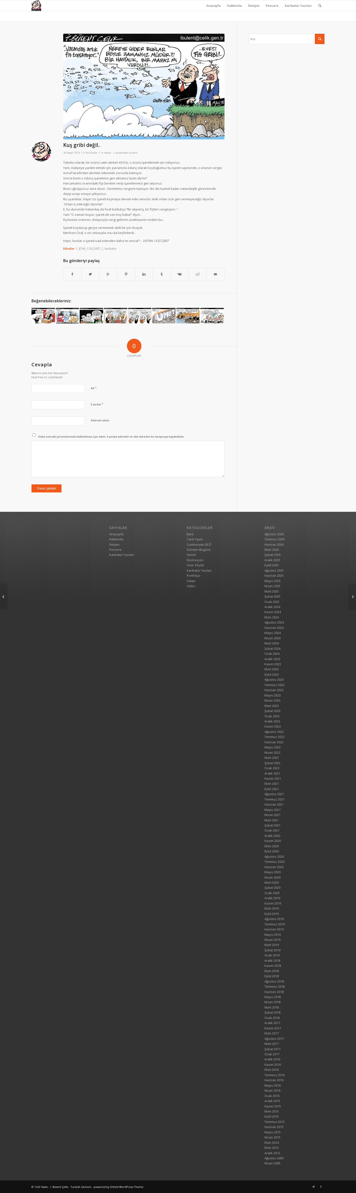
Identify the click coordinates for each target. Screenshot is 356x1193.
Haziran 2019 (274, 929)
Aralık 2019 (272, 898)
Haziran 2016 (274, 1080)
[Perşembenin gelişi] (140, 315)
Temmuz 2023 (274, 685)
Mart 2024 (271, 643)
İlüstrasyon (195, 560)
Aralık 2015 (272, 1101)
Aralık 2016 (272, 1059)
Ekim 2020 (271, 846)
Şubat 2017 (272, 1049)
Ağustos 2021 (274, 794)
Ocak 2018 (271, 1018)
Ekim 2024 (271, 617)
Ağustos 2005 (274, 1158)
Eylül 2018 (271, 976)
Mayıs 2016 (272, 1085)
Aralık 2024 (272, 607)
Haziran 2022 (274, 742)
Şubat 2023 (272, 711)
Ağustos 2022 (274, 731)
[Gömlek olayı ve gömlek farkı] (212, 315)
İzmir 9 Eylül (195, 565)
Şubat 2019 (272, 950)
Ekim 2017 (271, 1033)
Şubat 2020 (272, 887)
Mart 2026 (271, 549)
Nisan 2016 (272, 1090)
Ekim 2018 (271, 971)
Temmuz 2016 (274, 1075)
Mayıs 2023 (272, 695)
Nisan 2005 (272, 1163)
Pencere (272, 5)
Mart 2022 (271, 757)
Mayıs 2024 (272, 633)
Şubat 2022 (272, 763)
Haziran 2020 (274, 867)
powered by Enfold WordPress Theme (118, 1187)
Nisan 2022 (272, 752)
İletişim (253, 5)
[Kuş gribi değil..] (143, 86)
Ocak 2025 (271, 602)
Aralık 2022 (272, 721)
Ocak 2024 (271, 653)
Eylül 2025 (271, 565)
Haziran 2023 (274, 690)
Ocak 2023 (271, 716)
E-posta (97, 404)
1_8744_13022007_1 (89, 248)
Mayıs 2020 (272, 872)
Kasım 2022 (272, 726)
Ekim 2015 (271, 1111)
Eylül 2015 (271, 1116)
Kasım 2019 (272, 903)
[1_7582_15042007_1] (164, 315)
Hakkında (234, 5)
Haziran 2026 (274, 544)
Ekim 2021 (271, 783)
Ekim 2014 (271, 1142)
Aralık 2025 (272, 560)
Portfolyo (193, 575)
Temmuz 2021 (274, 799)
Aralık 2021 (272, 773)
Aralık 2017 (272, 1023)
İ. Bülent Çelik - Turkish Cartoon (70, 1187)
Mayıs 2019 (272, 934)
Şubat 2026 (272, 554)
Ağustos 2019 (274, 919)
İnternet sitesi (100, 420)
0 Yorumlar (91, 152)
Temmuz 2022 (274, 737)
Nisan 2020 (272, 877)
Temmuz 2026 (274, 539)
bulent (133, 152)
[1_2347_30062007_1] (67, 315)
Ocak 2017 (271, 1054)
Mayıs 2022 (272, 747)
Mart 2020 (271, 882)
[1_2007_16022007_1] (352, 596)
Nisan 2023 (272, 700)
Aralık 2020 (272, 835)
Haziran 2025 (274, 575)
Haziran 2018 (274, 992)
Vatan (107, 152)
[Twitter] (313, 1186)
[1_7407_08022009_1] (43, 315)
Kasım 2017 (272, 1028)
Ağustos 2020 (274, 856)
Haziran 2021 (274, 804)
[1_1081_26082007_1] (91, 315)
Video (191, 586)
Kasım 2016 (272, 1064)
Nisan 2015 (272, 1137)
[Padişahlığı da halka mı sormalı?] (115, 315)
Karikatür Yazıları (298, 5)
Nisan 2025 (272, 586)
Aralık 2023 (272, 659)
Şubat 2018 (272, 1012)
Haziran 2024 (274, 627)
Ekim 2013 (271, 1147)
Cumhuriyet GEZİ (199, 544)
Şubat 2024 (272, 648)
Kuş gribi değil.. (82, 145)
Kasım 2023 (272, 664)
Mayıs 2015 (272, 1132)
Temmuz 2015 (274, 1122)
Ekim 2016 (271, 1069)
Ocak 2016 (271, 1096)
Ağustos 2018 (274, 981)
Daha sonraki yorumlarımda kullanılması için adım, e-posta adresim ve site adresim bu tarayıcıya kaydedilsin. (111, 436)
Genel (191, 554)
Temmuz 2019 (274, 924)
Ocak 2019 (271, 955)
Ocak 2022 (271, 768)
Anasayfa (213, 5)
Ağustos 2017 (274, 1038)
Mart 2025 (271, 591)
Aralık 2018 (272, 960)
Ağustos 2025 (274, 570)
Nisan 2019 (272, 939)
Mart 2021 (271, 820)
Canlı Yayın (195, 539)
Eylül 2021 (271, 789)
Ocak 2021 (271, 830)
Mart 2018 (271, 1007)
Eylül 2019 (271, 914)
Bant (190, 534)
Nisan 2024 (272, 638)
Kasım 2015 (272, 1106)
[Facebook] (321, 1186)
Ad (94, 388)
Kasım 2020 (272, 841)
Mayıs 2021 (272, 810)
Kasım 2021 (272, 778)
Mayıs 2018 (272, 997)
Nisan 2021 (272, 815)
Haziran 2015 (274, 1127)
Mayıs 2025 (272, 581)
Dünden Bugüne (199, 549)
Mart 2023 (271, 706)
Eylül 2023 (271, 674)
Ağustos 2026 (274, 534)
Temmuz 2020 (274, 861)
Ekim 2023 (271, 669)
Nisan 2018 (272, 1002)
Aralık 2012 (272, 1153)
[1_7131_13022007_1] (4, 596)
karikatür (111, 248)
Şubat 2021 (272, 825)
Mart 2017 (271, 1043)
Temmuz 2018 (274, 986)
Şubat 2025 (272, 596)
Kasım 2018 (272, 965)
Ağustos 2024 (274, 622)
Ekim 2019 (271, 908)
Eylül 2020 (271, 851)
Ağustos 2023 (274, 679)
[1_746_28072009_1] (188, 315)
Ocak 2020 (271, 893)
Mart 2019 (271, 945)
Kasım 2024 (272, 612)
